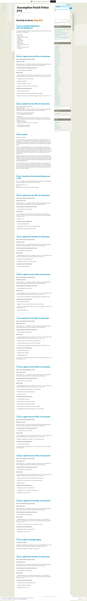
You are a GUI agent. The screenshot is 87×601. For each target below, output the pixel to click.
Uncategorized (57, 113)
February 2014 (57, 75)
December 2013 (57, 78)
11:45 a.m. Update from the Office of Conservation (33, 417)
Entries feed (57, 125)
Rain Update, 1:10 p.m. (59, 31)
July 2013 (56, 86)
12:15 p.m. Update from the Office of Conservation (33, 501)
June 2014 (56, 68)
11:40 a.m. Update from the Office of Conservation (33, 274)
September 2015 (58, 54)
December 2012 (57, 98)
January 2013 (57, 96)
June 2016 (56, 49)
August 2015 (57, 55)
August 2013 (57, 85)
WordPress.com (57, 128)
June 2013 (56, 88)
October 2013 (57, 81)
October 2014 (57, 62)
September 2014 (58, 63)
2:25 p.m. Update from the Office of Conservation (33, 195)
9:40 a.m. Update (21, 134)
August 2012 (57, 104)
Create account (57, 122)
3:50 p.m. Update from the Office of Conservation (33, 104)
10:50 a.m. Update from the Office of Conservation (33, 56)
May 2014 (56, 70)
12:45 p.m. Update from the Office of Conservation (33, 456)
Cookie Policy (24, 599)
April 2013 (56, 91)
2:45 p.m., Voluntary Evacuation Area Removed (63, 29)
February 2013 (57, 94)
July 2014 (56, 67)
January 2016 (57, 52)
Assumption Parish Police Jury (33, 9)
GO (70, 8)
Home (19, 15)
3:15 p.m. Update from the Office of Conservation (33, 557)
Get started (53, 1)
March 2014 (57, 73)
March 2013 (57, 93)
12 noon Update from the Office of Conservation (32, 318)
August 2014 (57, 65)
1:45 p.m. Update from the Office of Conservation (33, 237)
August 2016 (57, 47)
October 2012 (57, 101)
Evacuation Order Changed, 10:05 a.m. (61, 32)
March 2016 (57, 50)
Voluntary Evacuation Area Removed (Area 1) (62, 37)
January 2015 (57, 57)
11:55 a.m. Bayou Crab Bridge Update (28, 540)
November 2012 (57, 99)
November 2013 (57, 80)
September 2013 (58, 83)
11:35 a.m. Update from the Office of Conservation (33, 367)
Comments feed (57, 127)
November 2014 (57, 60)
